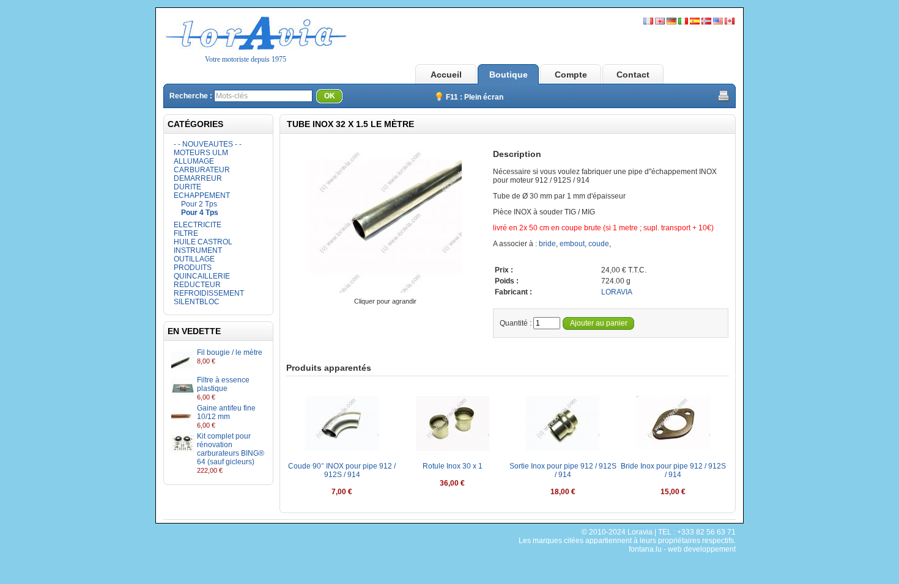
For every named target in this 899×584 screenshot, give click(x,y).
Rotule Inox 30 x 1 (453, 466)
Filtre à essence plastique (223, 384)
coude (598, 243)
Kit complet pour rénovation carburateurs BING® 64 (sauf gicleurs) (230, 449)
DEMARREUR (198, 178)
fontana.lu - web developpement (682, 549)
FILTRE (186, 233)
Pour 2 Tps (199, 204)
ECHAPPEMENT (202, 195)
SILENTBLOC (197, 301)
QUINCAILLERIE (202, 276)
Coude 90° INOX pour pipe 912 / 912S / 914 (342, 470)
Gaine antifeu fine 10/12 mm (226, 412)
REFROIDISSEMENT (209, 293)
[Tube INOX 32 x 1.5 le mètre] (385, 292)
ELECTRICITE (197, 225)
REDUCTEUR (197, 284)
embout (572, 243)
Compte (571, 74)
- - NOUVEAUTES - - (208, 144)
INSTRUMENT (198, 250)
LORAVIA (616, 292)
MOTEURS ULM (201, 152)
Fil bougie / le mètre (229, 352)
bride (547, 243)
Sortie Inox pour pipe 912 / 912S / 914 (562, 470)
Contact (632, 74)
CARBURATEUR (202, 170)
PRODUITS (193, 267)
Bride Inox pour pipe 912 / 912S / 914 (673, 470)
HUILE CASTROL (203, 242)
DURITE (187, 187)
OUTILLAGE (194, 259)
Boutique (508, 74)
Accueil (446, 74)
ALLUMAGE (194, 161)
